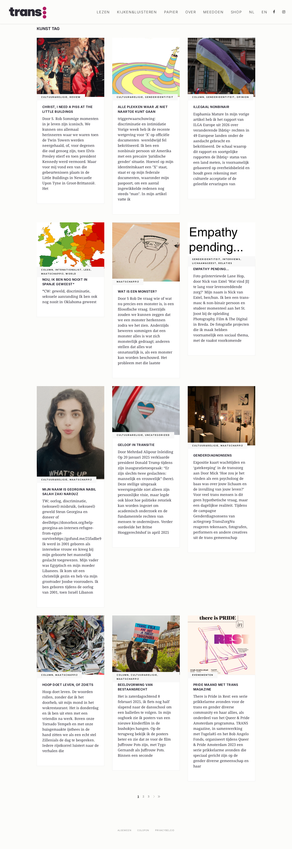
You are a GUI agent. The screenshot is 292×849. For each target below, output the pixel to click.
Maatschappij (52, 274)
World (71, 274)
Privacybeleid (164, 830)
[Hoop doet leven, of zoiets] (70, 645)
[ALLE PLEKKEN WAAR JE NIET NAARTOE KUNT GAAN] (146, 67)
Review (75, 97)
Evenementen (202, 675)
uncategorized (157, 435)
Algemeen (124, 830)
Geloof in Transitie (136, 445)
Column (198, 97)
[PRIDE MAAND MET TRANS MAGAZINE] (221, 645)
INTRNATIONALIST (68, 270)
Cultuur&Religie (54, 97)
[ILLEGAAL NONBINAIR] (221, 67)
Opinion (243, 97)
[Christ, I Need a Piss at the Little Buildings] (70, 67)
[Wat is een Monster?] (146, 251)
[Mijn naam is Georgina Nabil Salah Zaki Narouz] (70, 432)
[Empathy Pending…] (221, 240)
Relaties (225, 263)
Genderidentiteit (159, 97)
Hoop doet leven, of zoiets (67, 685)
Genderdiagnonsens (212, 455)
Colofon (143, 830)
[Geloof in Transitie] (146, 410)
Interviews (231, 259)
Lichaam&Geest (204, 263)
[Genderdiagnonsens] (221, 415)
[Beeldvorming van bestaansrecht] (146, 645)
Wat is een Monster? (137, 291)
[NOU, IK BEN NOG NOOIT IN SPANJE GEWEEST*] (70, 246)
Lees (87, 270)
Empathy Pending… (211, 269)
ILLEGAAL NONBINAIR (211, 107)
